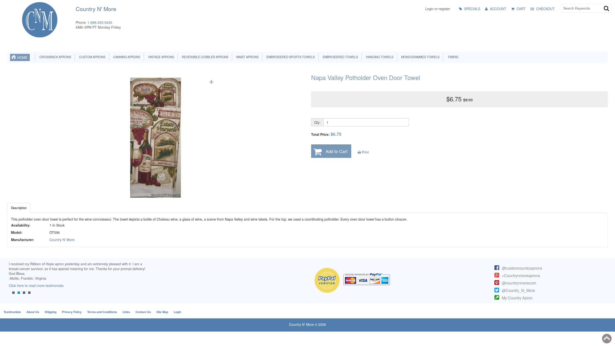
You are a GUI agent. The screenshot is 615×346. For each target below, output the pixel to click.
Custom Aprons (91, 57)
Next (140, 281)
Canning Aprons (126, 57)
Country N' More (61, 239)
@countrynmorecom (519, 283)
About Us (32, 312)
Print (365, 152)
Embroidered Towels (339, 57)
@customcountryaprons (522, 268)
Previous (13, 281)
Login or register (437, 8)
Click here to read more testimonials (34, 285)
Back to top (607, 339)
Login (177, 312)
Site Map (162, 312)
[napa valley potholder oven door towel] (156, 138)
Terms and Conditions (102, 312)
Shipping (50, 312)
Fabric (452, 57)
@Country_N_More (518, 290)
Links (126, 312)
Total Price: (326, 134)
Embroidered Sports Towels (290, 57)
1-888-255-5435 (99, 22)
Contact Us (143, 312)
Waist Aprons (246, 57)
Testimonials (12, 312)
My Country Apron (517, 298)
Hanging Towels (378, 57)
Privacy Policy (72, 312)
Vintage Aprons (160, 57)
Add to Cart (337, 151)
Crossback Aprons (54, 57)
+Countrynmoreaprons (521, 275)
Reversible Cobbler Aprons (204, 57)
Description (19, 207)
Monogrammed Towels (419, 57)
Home (22, 57)
